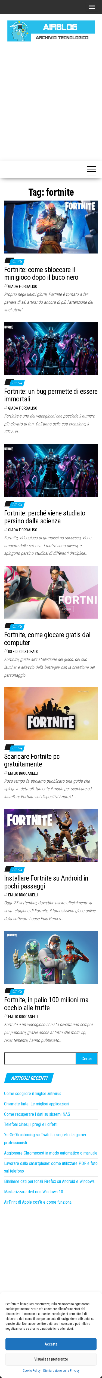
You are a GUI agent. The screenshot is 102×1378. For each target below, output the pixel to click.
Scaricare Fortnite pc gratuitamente (32, 760)
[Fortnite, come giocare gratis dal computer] (51, 592)
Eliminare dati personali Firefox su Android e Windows (49, 1181)
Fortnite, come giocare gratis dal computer (47, 639)
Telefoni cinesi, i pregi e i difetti (30, 1124)
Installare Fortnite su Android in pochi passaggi (46, 882)
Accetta (51, 1344)
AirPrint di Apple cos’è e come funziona (38, 1202)
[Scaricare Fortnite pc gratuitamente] (51, 713)
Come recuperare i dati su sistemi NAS (37, 1114)
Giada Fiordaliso (22, 286)
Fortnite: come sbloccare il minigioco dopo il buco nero (41, 274)
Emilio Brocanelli (23, 773)
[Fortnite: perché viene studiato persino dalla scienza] (51, 470)
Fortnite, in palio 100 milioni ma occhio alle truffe (46, 1004)
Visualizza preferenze (51, 1359)
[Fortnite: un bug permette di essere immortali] (51, 348)
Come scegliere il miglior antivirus (32, 1093)
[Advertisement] (51, 100)
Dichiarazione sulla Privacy (61, 1371)
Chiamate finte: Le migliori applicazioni (36, 1103)
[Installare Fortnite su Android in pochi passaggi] (51, 835)
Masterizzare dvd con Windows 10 (33, 1191)
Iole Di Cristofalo (23, 651)
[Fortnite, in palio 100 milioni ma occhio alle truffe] (51, 957)
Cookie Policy (32, 1371)
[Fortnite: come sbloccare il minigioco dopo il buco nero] (51, 226)
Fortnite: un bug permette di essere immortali (51, 395)
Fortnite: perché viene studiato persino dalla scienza (44, 517)
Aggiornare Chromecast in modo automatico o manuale (50, 1153)
